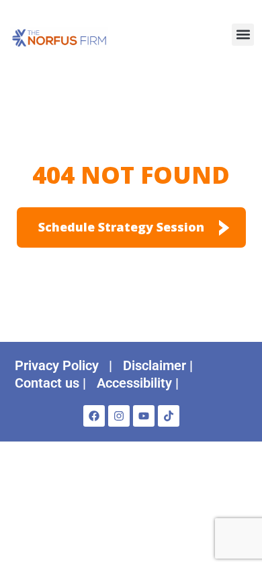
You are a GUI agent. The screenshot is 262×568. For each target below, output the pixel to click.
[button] (243, 35)
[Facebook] (94, 416)
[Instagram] (119, 416)
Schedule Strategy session (121, 227)
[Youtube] (144, 416)
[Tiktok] (168, 416)
